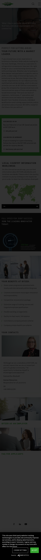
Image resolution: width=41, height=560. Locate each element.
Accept (34, 550)
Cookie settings (20, 550)
